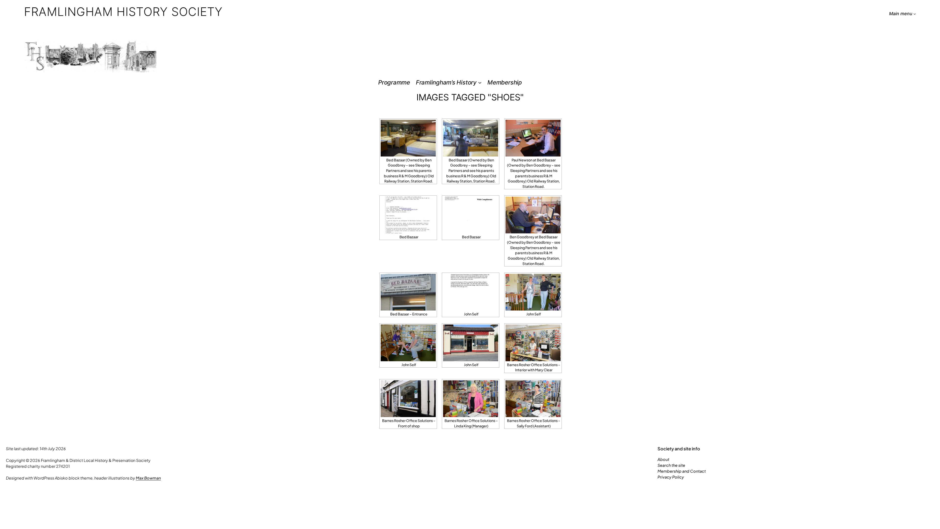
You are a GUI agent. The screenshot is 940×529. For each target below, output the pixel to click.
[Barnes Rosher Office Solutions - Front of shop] (408, 398)
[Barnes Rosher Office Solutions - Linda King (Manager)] (470, 398)
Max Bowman (148, 478)
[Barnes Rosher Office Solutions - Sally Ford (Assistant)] (533, 398)
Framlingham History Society (123, 11)
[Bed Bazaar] (408, 215)
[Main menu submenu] (914, 13)
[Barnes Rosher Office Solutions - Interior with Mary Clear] (533, 343)
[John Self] (470, 292)
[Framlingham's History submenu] (480, 82)
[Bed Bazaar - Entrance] (408, 292)
